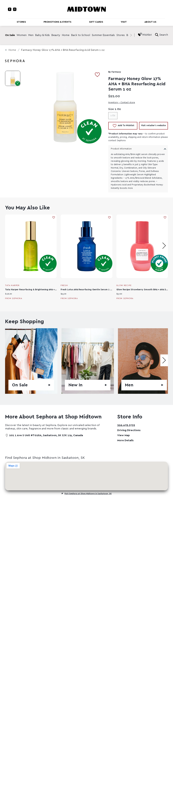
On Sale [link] (10, 35)
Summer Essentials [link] (103, 35)
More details (125, 440)
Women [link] (22, 35)
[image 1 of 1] (12, 78)
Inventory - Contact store (121, 102)
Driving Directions (129, 430)
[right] (131, 35)
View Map (123, 435)
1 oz (112, 115)
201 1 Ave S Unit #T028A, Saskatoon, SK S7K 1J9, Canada (46, 435)
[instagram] (14, 9)
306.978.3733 (126, 425)
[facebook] (9, 9)
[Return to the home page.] (86, 9)
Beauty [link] (55, 35)
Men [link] (30, 35)
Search (163, 34)
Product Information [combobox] (121, 149)
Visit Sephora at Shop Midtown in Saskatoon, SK (88, 494)
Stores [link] (120, 35)
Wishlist (147, 34)
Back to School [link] (80, 35)
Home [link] (65, 35)
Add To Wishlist (126, 125)
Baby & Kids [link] (42, 35)
